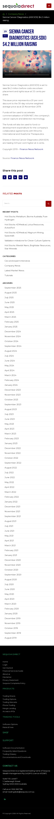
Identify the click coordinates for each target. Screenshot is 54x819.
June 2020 (10, 589)
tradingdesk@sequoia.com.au (21, 792)
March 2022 (10, 492)
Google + (20, 177)
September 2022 (13, 463)
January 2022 (11, 501)
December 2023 (13, 390)
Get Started (8, 668)
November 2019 (12, 623)
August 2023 (11, 409)
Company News (12, 265)
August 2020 (11, 579)
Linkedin (5, 799)
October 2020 (11, 570)
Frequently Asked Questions (14, 751)
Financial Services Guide (13, 671)
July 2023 (9, 414)
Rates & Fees (8, 727)
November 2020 (13, 565)
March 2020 (10, 604)
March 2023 (10, 433)
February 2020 (12, 608)
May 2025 (9, 307)
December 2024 (13, 331)
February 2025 (12, 322)
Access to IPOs (9, 711)
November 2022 (13, 453)
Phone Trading (9, 705)
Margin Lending (9, 708)
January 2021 (11, 555)
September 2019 (13, 633)
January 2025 (11, 326)
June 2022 (10, 477)
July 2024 (9, 356)
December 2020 (13, 560)
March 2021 (10, 545)
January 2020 (11, 613)
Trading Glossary (9, 754)
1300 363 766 (16, 789)
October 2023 (11, 399)
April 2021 (9, 540)
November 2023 (13, 394)
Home (5, 662)
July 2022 (9, 472)
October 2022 (11, 458)
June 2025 (10, 302)
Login (5, 665)
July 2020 (9, 584)
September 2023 (13, 404)
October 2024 (11, 341)
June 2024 (10, 360)
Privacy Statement (10, 680)
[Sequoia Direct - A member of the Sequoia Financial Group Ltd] (18, 5)
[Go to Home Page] (3, 14)
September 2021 (13, 516)
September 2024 (13, 346)
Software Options (10, 724)
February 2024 (12, 380)
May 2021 (9, 535)
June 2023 (10, 419)
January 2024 (11, 385)
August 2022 (11, 467)
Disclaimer (7, 677)
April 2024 (9, 370)
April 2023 (9, 429)
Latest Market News (14, 270)
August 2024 (11, 351)
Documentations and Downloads (17, 757)
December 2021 (12, 506)
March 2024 (10, 375)
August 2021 (10, 521)
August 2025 (11, 292)
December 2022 (13, 448)
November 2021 (12, 511)
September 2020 (13, 574)
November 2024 (13, 336)
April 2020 (9, 599)
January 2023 (11, 443)
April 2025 (9, 312)
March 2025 (10, 317)
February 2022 (12, 497)
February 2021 (11, 550)
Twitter (10, 177)
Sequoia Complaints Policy (14, 683)
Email (26, 177)
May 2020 (9, 594)
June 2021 (9, 531)
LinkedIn (15, 177)
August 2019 (10, 638)
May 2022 (9, 482)
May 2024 (9, 365)
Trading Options (9, 699)
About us (6, 674)
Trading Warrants (10, 702)
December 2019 (12, 618)
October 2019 (11, 628)
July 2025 (9, 297)
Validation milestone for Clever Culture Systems (27, 240)
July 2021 (9, 526)
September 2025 (13, 287)
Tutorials (9, 275)
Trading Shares (9, 696)
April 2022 (9, 487)
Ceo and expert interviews (17, 261)
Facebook (4, 177)
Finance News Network (31, 149)
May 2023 (9, 424)
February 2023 (12, 438)
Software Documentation (14, 748)
